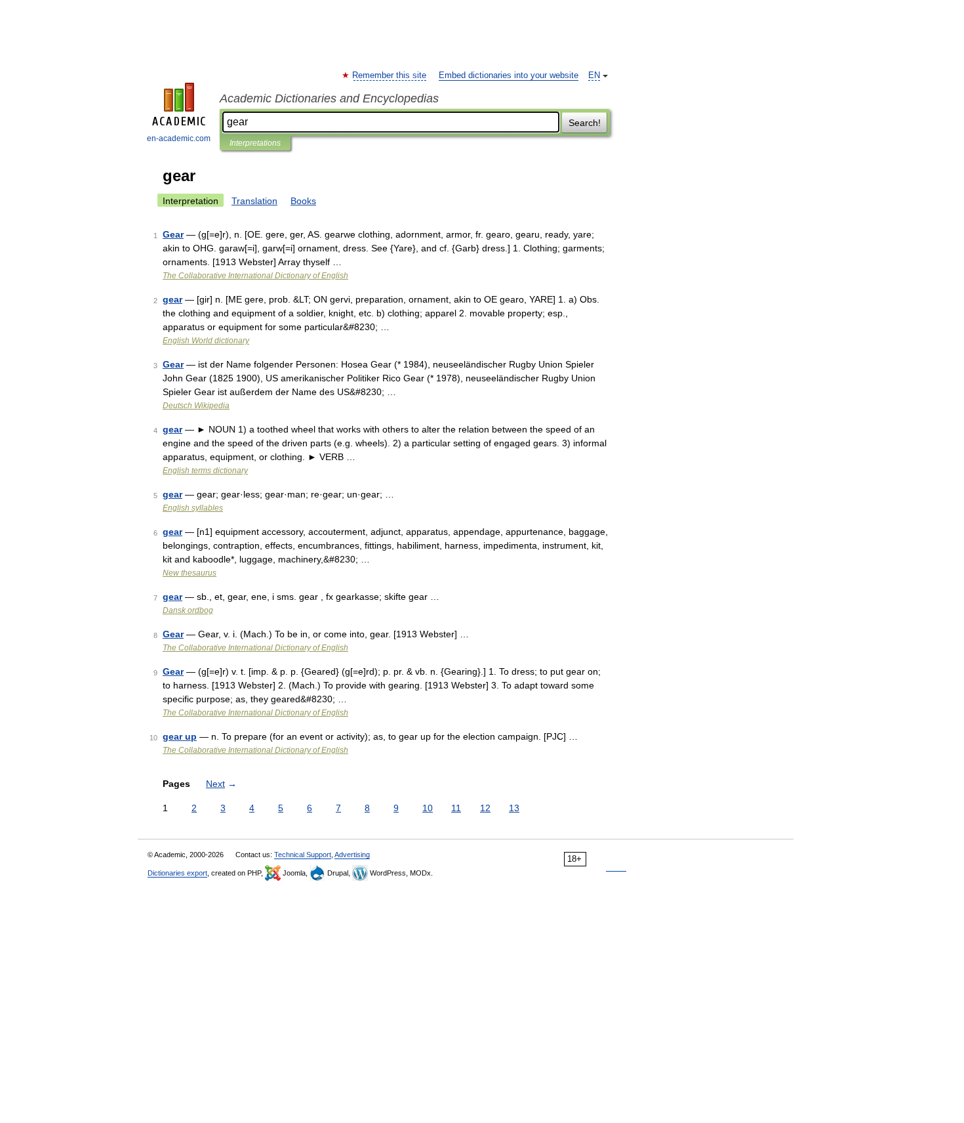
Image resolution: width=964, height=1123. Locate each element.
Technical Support (302, 854)
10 (427, 808)
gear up (180, 736)
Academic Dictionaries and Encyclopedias (329, 98)
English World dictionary (206, 340)
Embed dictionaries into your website (508, 75)
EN (594, 75)
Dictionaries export (177, 873)
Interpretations (255, 143)
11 (456, 808)
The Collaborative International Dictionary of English (255, 275)
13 (514, 808)
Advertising (352, 854)
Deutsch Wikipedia (196, 405)
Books (303, 201)
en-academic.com (179, 138)
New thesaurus (189, 573)
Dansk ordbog (188, 610)
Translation (254, 201)
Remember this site (389, 75)
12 (485, 808)
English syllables (193, 508)
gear (172, 299)
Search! (585, 122)
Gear (173, 234)
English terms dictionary (205, 470)
